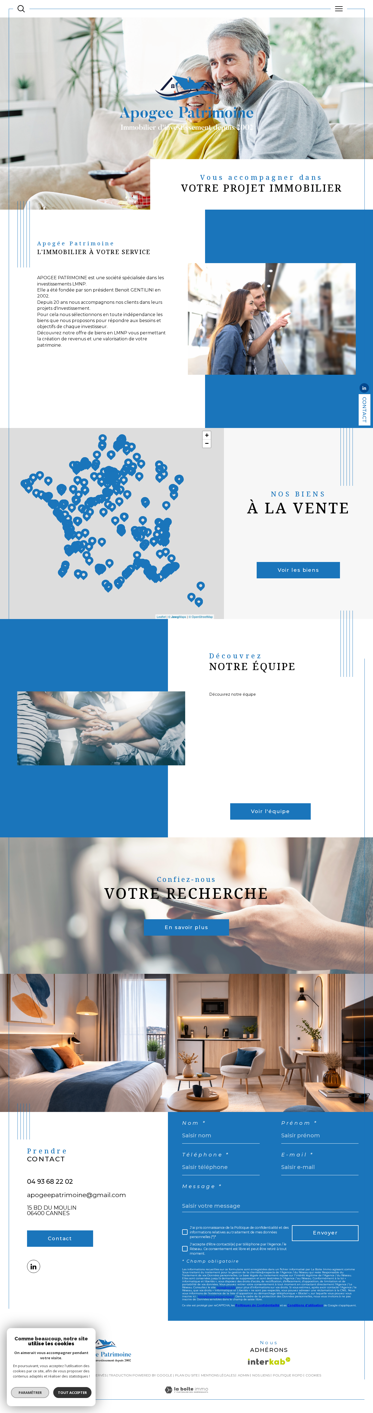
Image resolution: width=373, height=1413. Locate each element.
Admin (243, 1375)
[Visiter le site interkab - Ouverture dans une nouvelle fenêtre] (269, 1361)
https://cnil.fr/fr (226, 1287)
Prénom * (299, 1123)
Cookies (313, 1375)
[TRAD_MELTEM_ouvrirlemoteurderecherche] (21, 9)
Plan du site (186, 1375)
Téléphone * (205, 1155)
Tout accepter (72, 1392)
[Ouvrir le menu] (339, 8)
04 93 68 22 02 (50, 1181)
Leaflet (161, 616)
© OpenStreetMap (201, 616)
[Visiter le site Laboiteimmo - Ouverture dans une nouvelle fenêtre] (186, 1396)
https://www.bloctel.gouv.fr (216, 1296)
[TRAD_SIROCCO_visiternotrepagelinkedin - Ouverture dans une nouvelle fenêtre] (33, 1266)
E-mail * (297, 1155)
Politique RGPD (288, 1375)
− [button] (207, 443)
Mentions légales (218, 1375)
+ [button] (207, 435)
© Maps (177, 616)
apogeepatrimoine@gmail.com (76, 1195)
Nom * (194, 1123)
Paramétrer (30, 1392)
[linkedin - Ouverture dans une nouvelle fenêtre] (364, 388)
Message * (202, 1186)
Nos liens (261, 1375)
